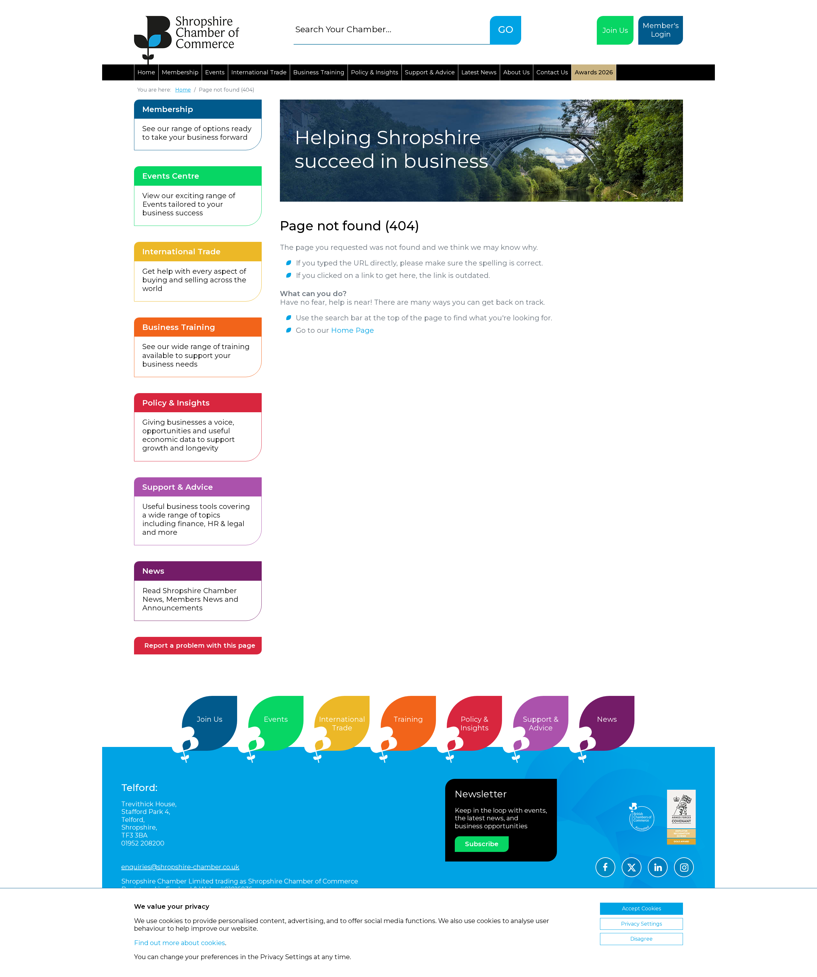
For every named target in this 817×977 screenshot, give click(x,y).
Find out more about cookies (179, 943)
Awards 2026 (594, 72)
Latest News (479, 72)
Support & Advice (430, 72)
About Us (516, 72)
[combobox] (392, 29)
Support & (540, 723)
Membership (180, 72)
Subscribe (481, 844)
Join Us (615, 30)
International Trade (259, 72)
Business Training (318, 72)
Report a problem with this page (199, 645)
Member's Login (660, 30)
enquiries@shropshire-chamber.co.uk (180, 867)
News (607, 719)
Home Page (352, 330)
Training (408, 719)
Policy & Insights (374, 72)
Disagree (641, 939)
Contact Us (552, 72)
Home (146, 72)
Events (215, 72)
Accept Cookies (641, 909)
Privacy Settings (641, 924)
